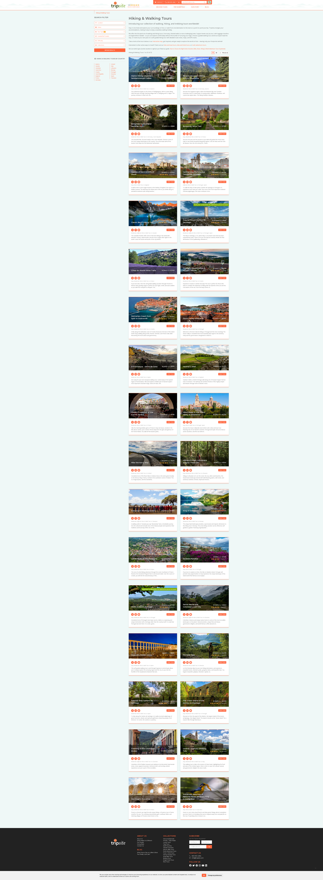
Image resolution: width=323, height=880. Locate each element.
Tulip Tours (166, 844)
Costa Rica (98, 70)
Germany (98, 80)
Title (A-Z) (224, 52)
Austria (97, 64)
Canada (98, 66)
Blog (207, 7)
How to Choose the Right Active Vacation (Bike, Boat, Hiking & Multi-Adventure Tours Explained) (197, 49)
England (98, 76)
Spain (112, 76)
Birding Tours (167, 858)
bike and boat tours (170, 45)
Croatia (98, 72)
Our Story (195, 7)
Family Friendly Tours (169, 854)
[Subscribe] (209, 846)
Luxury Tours (167, 842)
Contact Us (140, 846)
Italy (112, 66)
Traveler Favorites (168, 847)
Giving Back (140, 844)
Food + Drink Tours (168, 853)
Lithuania (113, 68)
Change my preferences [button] (215, 875)
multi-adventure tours (199, 45)
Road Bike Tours (168, 856)
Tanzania (113, 78)
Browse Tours (161, 7)
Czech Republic (100, 74)
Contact (160, 2)
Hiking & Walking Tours (103, 13)
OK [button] (204, 875)
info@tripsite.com (198, 858)
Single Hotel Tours (168, 860)
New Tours (166, 862)
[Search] (204, 2)
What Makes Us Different (144, 840)
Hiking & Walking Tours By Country (111, 59)
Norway (113, 70)
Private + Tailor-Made (169, 840)
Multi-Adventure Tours (169, 851)
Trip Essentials (179, 7)
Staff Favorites (167, 846)
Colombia (98, 68)
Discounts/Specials (168, 839)
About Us (140, 839)
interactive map (158, 41)
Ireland (113, 64)
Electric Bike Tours (168, 849)
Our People (140, 842)
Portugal (113, 72)
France (97, 78)
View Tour (170, 85)
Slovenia (113, 74)
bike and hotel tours (183, 45)
